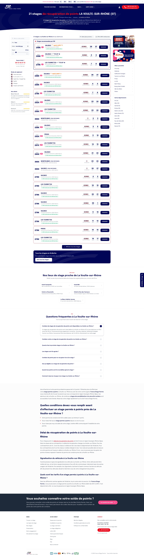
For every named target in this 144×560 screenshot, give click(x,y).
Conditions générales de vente (82, 523)
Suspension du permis (56, 520)
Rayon (13, 50)
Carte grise (53, 536)
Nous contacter (54, 544)
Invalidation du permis (55, 523)
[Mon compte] (119, 7)
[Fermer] (142, 2)
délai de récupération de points (63, 441)
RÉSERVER (103, 47)
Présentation (29, 528)
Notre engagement (31, 531)
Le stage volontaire (55, 525)
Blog (51, 539)
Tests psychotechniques (56, 533)
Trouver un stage (30, 520)
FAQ (51, 541)
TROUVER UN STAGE (50, 7)
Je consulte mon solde (107, 502)
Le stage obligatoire (55, 528)
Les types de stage (31, 523)
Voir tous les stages (43, 259)
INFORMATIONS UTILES (66, 7)
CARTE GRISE (89, 7)
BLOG (79, 7)
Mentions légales (78, 520)
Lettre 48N (53, 531)
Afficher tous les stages (73, 246)
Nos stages (29, 525)
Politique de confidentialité (81, 525)
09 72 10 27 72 (20, 63)
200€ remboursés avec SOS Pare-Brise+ (54, 57)
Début (13, 46)
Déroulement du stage (32, 533)
